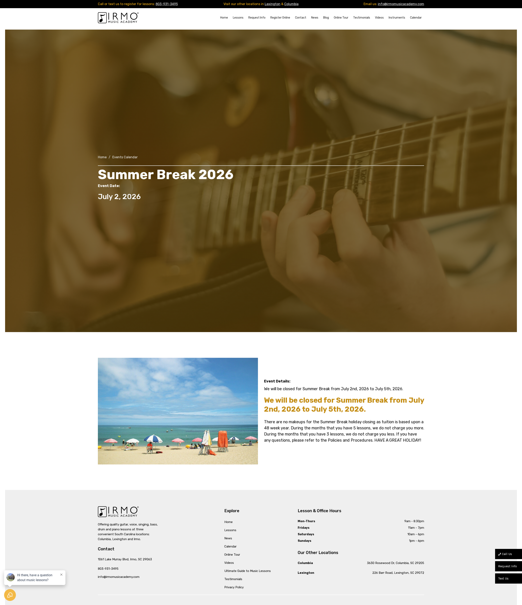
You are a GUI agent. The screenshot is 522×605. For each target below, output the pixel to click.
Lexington (272, 4)
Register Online (280, 17)
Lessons (238, 17)
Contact (300, 17)
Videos (379, 17)
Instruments (397, 17)
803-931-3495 (167, 4)
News (314, 17)
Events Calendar (125, 157)
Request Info (256, 17)
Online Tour (341, 17)
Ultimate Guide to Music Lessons (247, 571)
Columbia (291, 4)
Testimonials (361, 17)
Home (224, 17)
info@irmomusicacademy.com (401, 4)
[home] (118, 17)
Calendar (416, 17)
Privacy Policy (234, 587)
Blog (326, 17)
